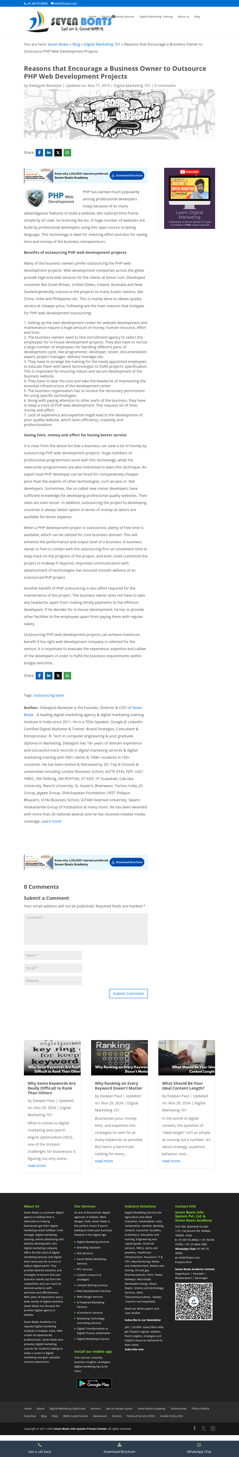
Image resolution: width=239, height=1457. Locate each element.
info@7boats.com (189, 1257)
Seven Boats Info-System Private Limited (80, 1428)
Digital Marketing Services (117, 16)
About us (183, 16)
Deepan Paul (44, 1100)
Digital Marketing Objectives (67, 1408)
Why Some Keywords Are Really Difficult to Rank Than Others (52, 1088)
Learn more (51, 821)
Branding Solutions (89, 1247)
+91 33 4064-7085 (196, 1244)
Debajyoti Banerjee (45, 85)
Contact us (96, 28)
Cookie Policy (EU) (171, 1416)
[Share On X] (58, 152)
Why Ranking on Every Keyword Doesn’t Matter (118, 1086)
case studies (132, 1313)
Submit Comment (128, 993)
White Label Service (75, 1416)
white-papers (145, 1308)
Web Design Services (90, 1297)
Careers (117, 1416)
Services (96, 1408)
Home (92, 16)
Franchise (30, 1416)
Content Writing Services (92, 1285)
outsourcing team (49, 695)
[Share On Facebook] (39, 152)
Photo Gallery (200, 1408)
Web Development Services (94, 1291)
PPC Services (85, 1269)
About (40, 1408)
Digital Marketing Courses (93, 1339)
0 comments (165, 85)
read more (37, 1165)
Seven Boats (58, 44)
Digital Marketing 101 (102, 44)
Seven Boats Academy (151, 1408)
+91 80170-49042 (188, 1240)
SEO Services (85, 1253)
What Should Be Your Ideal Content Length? (183, 1086)
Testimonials (178, 1408)
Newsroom (100, 1416)
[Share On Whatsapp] (67, 152)
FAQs (55, 1416)
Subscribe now (134, 1349)
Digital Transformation (91, 1328)
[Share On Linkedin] (48, 152)
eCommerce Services (90, 1312)
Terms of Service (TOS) (141, 1416)
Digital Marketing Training (156, 16)
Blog (197, 16)
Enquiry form (183, 1262)
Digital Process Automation (94, 1333)
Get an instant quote (119, 1408)
